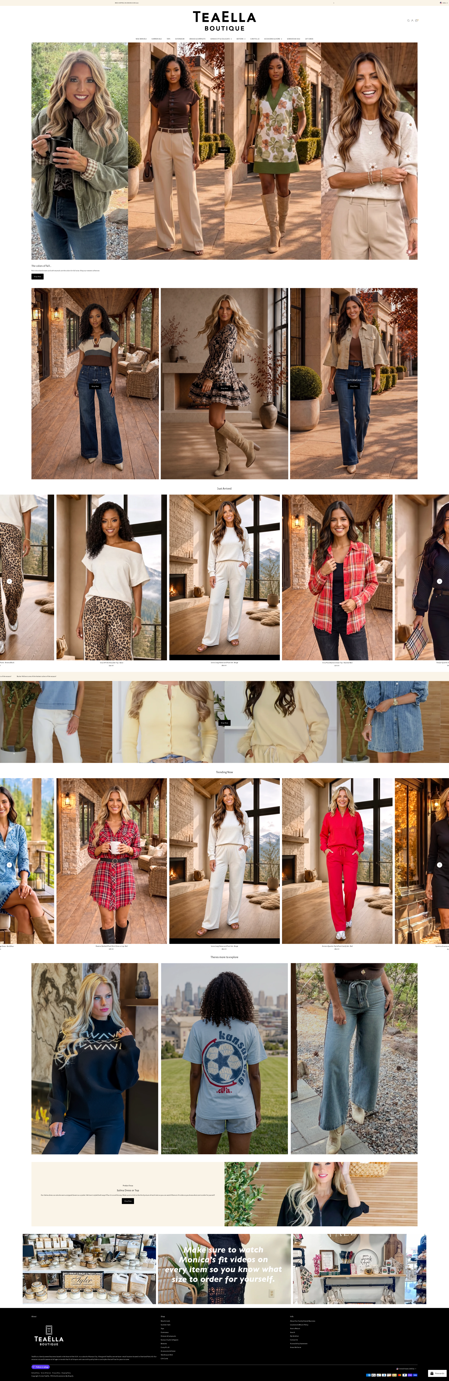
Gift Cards (309, 39)
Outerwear (179, 39)
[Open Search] (408, 21)
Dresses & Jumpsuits (197, 39)
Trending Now (224, 772)
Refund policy (35, 1373)
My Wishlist (294, 1336)
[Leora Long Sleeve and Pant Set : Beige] (224, 577)
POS (51, 1376)
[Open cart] (416, 21)
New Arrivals (141, 39)
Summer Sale (157, 39)
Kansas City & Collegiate (220, 39)
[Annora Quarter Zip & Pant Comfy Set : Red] (337, 861)
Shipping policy (66, 1373)
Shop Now (224, 150)
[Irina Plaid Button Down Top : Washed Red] (337, 577)
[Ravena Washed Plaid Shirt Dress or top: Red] (111, 861)
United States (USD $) (407, 1369)
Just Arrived (224, 488)
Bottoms (240, 39)
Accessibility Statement (299, 1343)
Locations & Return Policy (299, 1325)
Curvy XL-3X (254, 39)
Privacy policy (56, 1373)
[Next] (333, 3)
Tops (168, 39)
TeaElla (46, 1376)
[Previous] (115, 3)
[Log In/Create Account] (412, 21)
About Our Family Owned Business (302, 1321)
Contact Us (294, 1340)
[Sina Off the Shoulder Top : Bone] (111, 577)
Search (292, 1332)
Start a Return (295, 1328)
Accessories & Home (272, 39)
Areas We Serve (295, 1347)
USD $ (444, 3)
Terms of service (46, 1373)
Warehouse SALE (293, 39)
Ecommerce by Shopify (65, 1376)
